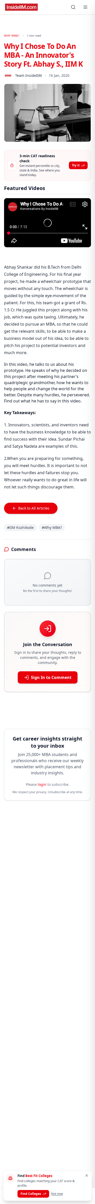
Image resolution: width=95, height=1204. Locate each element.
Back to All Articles (33, 508)
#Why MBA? (52, 527)
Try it (76, 165)
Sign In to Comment (51, 677)
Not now (57, 1194)
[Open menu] (85, 7)
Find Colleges (31, 1194)
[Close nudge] (87, 1175)
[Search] (73, 7)
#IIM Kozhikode (20, 527)
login (42, 784)
